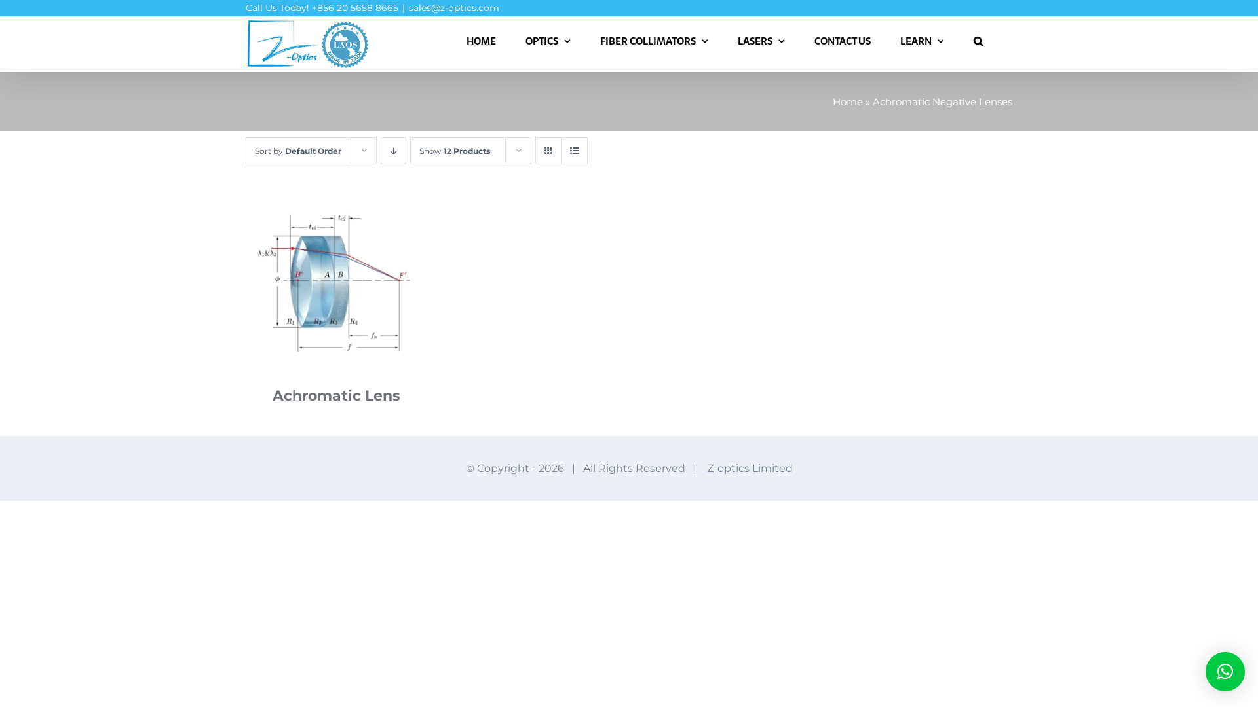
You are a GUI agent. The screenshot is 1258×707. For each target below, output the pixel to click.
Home (848, 102)
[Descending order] (393, 150)
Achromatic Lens (336, 396)
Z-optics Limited (750, 468)
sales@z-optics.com (454, 8)
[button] (978, 40)
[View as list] (574, 151)
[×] (1225, 671)
